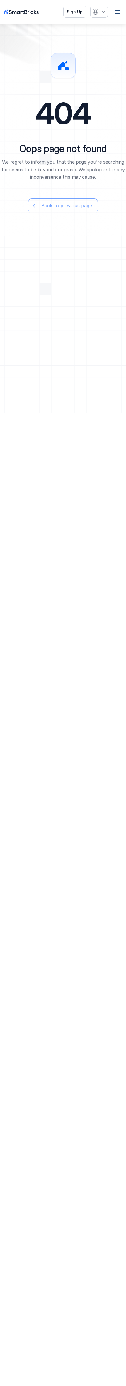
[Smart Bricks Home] (24, 12)
